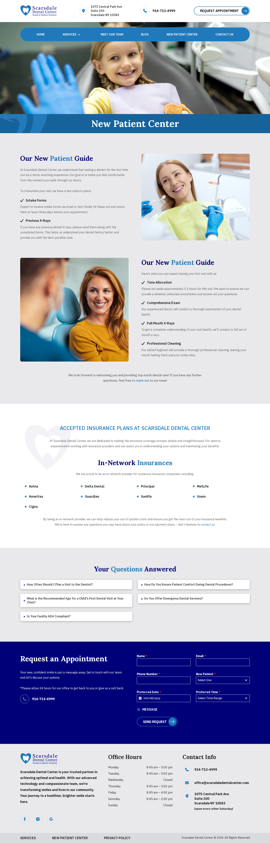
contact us (208, 524)
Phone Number (148, 674)
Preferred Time (208, 692)
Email (201, 656)
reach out (142, 380)
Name (142, 656)
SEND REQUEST (155, 722)
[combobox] (223, 680)
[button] (222, 10)
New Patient (206, 674)
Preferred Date (149, 692)
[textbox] (219, 680)
